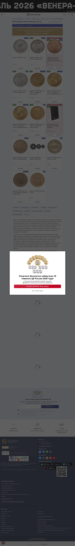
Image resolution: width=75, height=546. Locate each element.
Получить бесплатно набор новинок (38, 286)
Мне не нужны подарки (37, 290)
